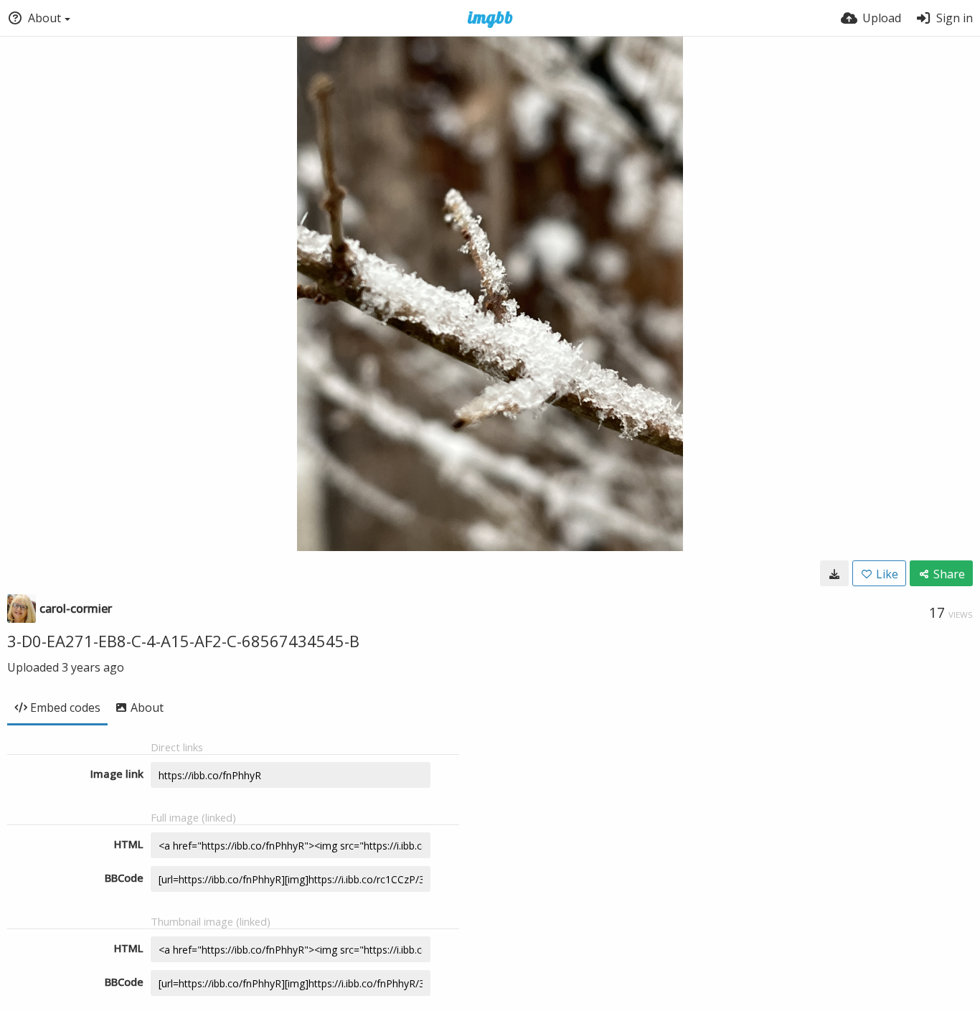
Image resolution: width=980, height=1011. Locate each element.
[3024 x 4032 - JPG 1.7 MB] (834, 573)
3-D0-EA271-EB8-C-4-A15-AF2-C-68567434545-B (183, 641)
